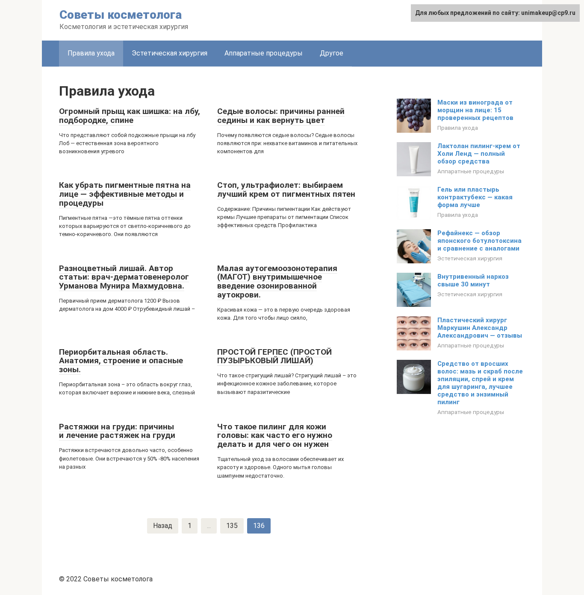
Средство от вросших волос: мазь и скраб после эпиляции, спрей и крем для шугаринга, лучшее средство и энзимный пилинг (480, 383)
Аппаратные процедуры (263, 53)
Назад (162, 526)
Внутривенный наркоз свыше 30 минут (473, 280)
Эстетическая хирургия (169, 53)
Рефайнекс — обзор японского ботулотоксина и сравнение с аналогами (479, 240)
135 (232, 526)
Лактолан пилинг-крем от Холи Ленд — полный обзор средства (478, 153)
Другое (331, 53)
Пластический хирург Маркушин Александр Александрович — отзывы (479, 327)
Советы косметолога (120, 15)
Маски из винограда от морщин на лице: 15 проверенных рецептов (475, 110)
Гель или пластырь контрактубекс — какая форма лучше (475, 197)
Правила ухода (91, 53)
